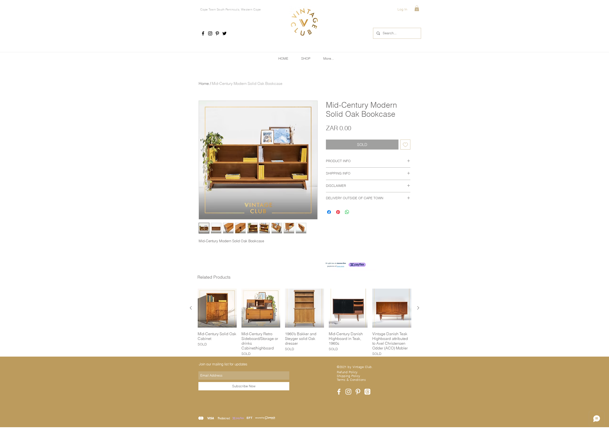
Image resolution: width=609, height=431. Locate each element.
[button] (416, 8)
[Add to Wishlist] (405, 145)
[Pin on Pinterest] (338, 212)
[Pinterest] (217, 33)
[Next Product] (418, 308)
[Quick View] (217, 308)
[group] (304, 322)
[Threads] (367, 392)
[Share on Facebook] (329, 212)
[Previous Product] (191, 308)
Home (204, 83)
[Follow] (203, 33)
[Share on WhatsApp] (347, 212)
